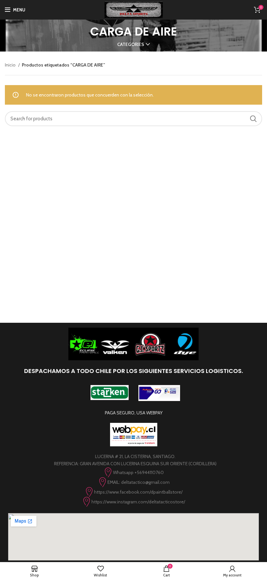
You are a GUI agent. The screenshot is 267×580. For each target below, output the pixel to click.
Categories (130, 44)
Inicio (11, 65)
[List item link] (133, 472)
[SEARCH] (253, 118)
